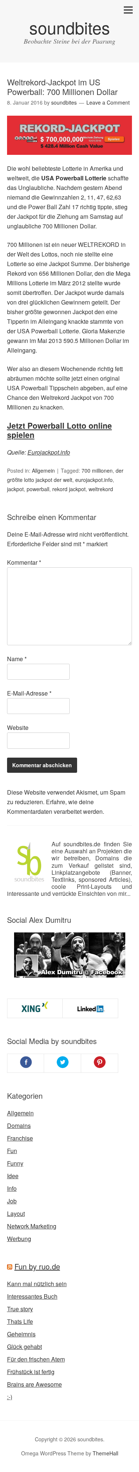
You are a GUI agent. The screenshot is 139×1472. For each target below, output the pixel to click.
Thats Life (20, 1321)
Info (12, 1188)
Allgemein (43, 470)
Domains (19, 1125)
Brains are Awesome (34, 1384)
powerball (38, 489)
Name (17, 659)
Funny (15, 1163)
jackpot (15, 489)
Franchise (20, 1138)
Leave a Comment (108, 102)
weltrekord (101, 489)
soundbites (69, 27)
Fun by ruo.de (37, 1266)
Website (18, 727)
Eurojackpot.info (48, 452)
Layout (16, 1213)
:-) (9, 1397)
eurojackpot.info (94, 479)
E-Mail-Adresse (29, 693)
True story (20, 1309)
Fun (12, 1150)
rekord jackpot (69, 489)
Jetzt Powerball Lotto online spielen (59, 430)
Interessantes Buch (32, 1296)
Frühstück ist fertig (30, 1371)
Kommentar (24, 562)
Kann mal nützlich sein (37, 1283)
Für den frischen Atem (36, 1359)
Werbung (19, 1238)
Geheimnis (21, 1334)
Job (12, 1201)
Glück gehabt (24, 1346)
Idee (13, 1176)
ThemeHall (105, 1453)
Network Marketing (31, 1226)
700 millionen (97, 470)
